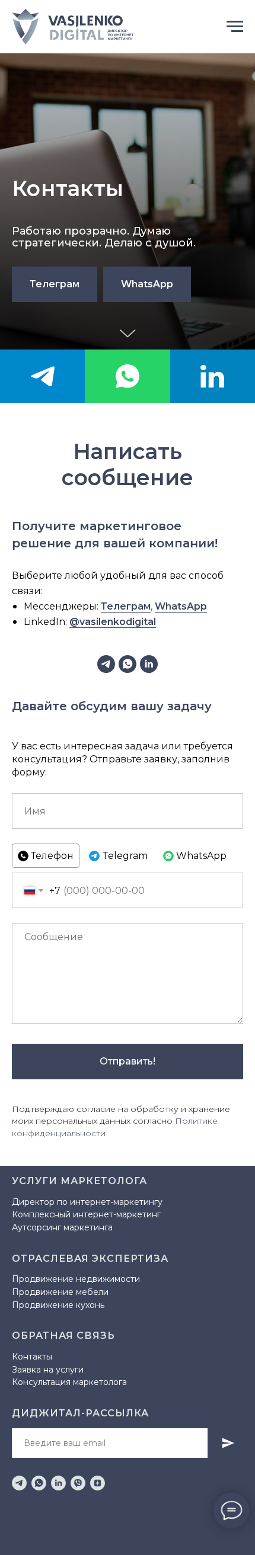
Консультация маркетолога (69, 1382)
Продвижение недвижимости (76, 1279)
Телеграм (126, 606)
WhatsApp (181, 606)
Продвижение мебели (60, 1292)
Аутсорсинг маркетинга (62, 1227)
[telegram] (42, 376)
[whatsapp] (127, 376)
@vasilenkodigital (112, 621)
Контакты (32, 1356)
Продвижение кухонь (58, 1305)
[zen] (97, 1483)
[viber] (78, 1483)
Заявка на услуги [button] (48, 1369)
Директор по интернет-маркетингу (87, 1202)
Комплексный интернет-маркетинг (86, 1214)
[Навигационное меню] (235, 27)
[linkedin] (212, 376)
